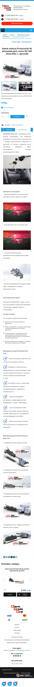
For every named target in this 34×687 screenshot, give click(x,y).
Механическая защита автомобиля (17, 642)
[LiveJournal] (14, 557)
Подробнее (9, 594)
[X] (11, 557)
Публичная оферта (26, 673)
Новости (17, 624)
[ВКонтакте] (4, 557)
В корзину (17, 116)
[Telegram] (16, 557)
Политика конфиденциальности (11, 673)
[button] (2, 69)
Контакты (17, 633)
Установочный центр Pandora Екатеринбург (17, 640)
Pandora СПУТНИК (17, 637)
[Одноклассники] (7, 557)
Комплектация (22, 129)
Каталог (17, 627)
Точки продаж (17, 630)
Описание (9, 129)
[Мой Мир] (9, 557)
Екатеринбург (26, 42)
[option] (17, 582)
